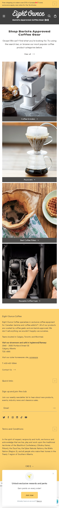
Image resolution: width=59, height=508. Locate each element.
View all (27, 54)
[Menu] (3, 16)
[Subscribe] (54, 408)
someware (33, 357)
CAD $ (28, 466)
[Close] (2, 483)
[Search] (49, 16)
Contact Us (7, 369)
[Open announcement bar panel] (55, 4)
